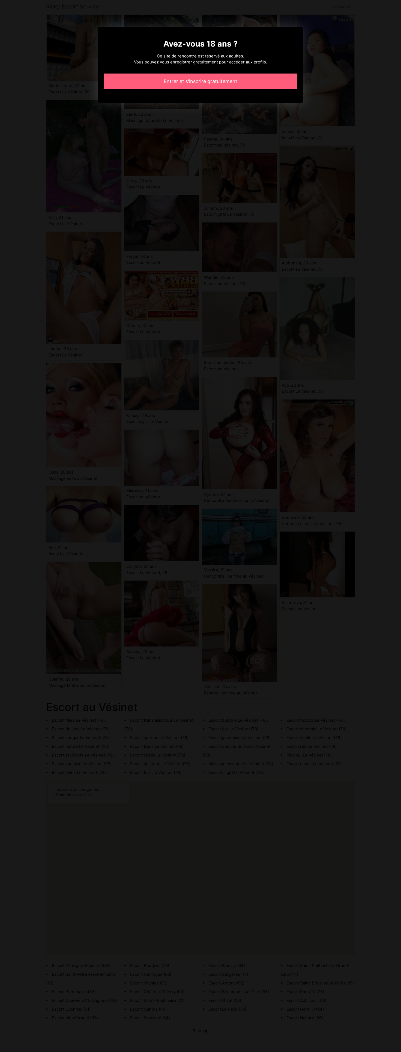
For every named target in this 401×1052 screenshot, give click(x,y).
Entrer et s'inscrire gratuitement (200, 81)
